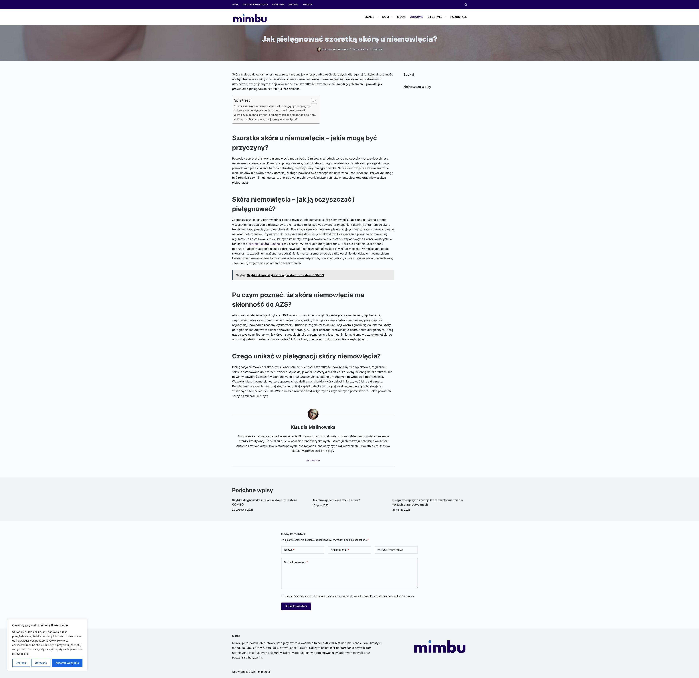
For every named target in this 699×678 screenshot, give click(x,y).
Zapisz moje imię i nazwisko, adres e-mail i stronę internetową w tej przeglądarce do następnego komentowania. (350, 596)
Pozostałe (458, 17)
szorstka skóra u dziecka (265, 244)
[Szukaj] (466, 4)
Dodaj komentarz (296, 562)
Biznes (369, 17)
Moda (401, 17)
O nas (235, 4)
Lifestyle (435, 17)
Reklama (293, 4)
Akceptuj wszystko (67, 662)
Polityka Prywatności (255, 4)
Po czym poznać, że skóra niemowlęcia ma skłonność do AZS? (276, 114)
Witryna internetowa (390, 549)
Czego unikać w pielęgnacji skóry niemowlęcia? (267, 119)
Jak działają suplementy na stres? (336, 500)
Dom (385, 17)
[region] (47, 645)
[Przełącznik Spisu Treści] (312, 101)
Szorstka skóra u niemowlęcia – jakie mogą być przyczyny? (273, 106)
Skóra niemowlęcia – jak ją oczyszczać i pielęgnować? (271, 110)
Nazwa (289, 549)
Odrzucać (41, 662)
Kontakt (307, 4)
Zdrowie (416, 17)
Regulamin (278, 4)
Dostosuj (21, 662)
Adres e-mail (340, 549)
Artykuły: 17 (313, 460)
